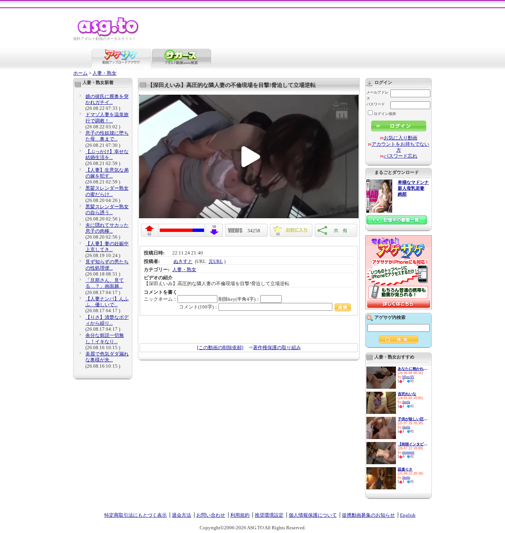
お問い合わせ (210, 515)
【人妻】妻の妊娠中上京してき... (107, 246)
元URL (216, 261)
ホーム (80, 73)
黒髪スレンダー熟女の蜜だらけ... (107, 191)
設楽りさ (405, 469)
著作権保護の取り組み (277, 347)
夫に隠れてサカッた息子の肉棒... (107, 228)
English (408, 515)
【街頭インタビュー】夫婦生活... (412, 444)
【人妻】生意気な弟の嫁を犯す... (107, 173)
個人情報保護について (313, 515)
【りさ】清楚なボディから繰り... (107, 320)
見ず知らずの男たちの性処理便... (107, 264)
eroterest (408, 452)
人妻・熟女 (104, 73)
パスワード (375, 104)
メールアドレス (377, 95)
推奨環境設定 (269, 515)
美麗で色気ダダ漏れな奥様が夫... (107, 356)
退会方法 (181, 515)
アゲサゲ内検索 (390, 317)
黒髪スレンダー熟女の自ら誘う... (107, 209)
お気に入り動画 (400, 138)
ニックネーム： (160, 299)
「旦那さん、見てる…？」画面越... (104, 283)
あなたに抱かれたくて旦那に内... (412, 369)
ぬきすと (183, 261)
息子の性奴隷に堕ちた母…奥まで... (107, 136)
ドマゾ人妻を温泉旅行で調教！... (107, 117)
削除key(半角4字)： (239, 299)
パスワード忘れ (400, 156)
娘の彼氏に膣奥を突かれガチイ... (107, 99)
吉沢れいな (407, 394)
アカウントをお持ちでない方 (400, 147)
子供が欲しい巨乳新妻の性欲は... (412, 419)
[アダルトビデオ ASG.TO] (108, 35)
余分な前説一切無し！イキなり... (104, 338)
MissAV (408, 377)
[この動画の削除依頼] (220, 347)
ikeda (406, 402)
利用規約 (240, 515)
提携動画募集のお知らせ (368, 515)
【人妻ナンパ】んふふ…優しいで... (107, 301)
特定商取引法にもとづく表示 (135, 515)
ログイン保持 (385, 114)
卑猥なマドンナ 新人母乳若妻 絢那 (413, 188)
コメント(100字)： (198, 307)
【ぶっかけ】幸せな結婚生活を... (107, 154)
